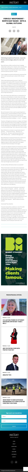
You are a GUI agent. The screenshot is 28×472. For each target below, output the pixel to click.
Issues (14, 449)
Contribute (14, 454)
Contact (14, 456)
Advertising (14, 446)
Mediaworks (12, 470)
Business (6, 7)
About (14, 443)
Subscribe (14, 451)
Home (2, 7)
